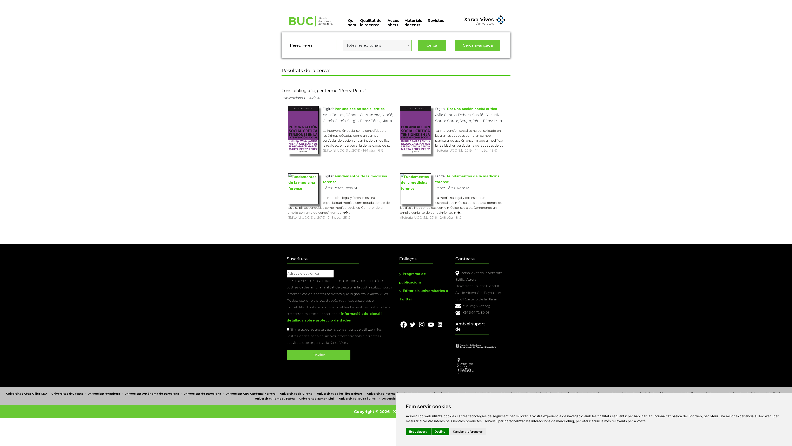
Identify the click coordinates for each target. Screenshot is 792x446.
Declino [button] (440, 431)
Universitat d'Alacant (67, 393)
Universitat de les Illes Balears (340, 393)
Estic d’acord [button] (418, 431)
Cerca (432, 45)
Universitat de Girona (296, 393)
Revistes (436, 20)
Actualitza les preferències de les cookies (38, 3)
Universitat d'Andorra (104, 393)
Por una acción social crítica (360, 109)
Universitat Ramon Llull (317, 398)
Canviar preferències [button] (468, 431)
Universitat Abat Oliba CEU (26, 393)
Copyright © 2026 (372, 411)
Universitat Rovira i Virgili (358, 398)
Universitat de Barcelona (202, 393)
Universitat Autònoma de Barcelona (152, 393)
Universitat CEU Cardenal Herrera (251, 393)
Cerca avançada (478, 45)
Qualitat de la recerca (371, 22)
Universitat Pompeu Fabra (275, 398)
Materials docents (413, 22)
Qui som (352, 22)
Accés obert (393, 22)
